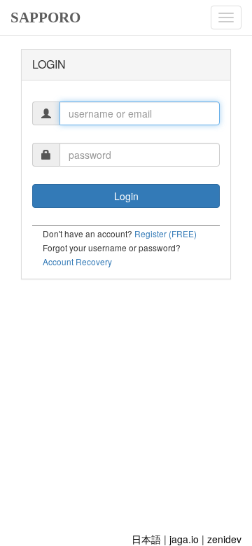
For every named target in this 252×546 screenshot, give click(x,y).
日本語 (146, 539)
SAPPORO (45, 17)
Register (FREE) (165, 233)
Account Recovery (77, 261)
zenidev (224, 539)
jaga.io (184, 539)
